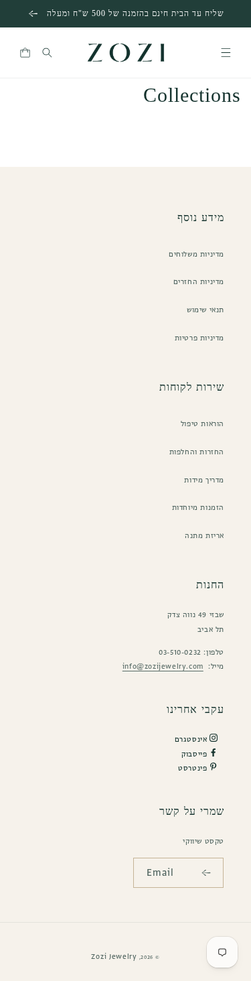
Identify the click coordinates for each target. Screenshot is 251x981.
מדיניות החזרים (198, 281)
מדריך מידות (204, 479)
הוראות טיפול (202, 423)
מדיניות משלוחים (196, 254)
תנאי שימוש (205, 309)
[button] (226, 53)
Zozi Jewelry (114, 956)
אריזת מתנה (204, 535)
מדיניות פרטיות (199, 337)
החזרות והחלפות (196, 451)
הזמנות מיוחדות (198, 507)
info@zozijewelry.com (162, 666)
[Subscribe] (209, 873)
